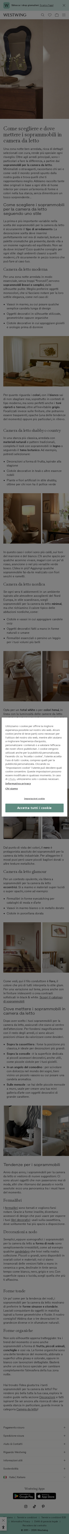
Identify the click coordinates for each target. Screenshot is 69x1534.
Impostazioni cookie (34, 798)
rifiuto (11, 779)
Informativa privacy (18, 783)
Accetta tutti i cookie (34, 808)
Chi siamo (11, 788)
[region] (34, 767)
